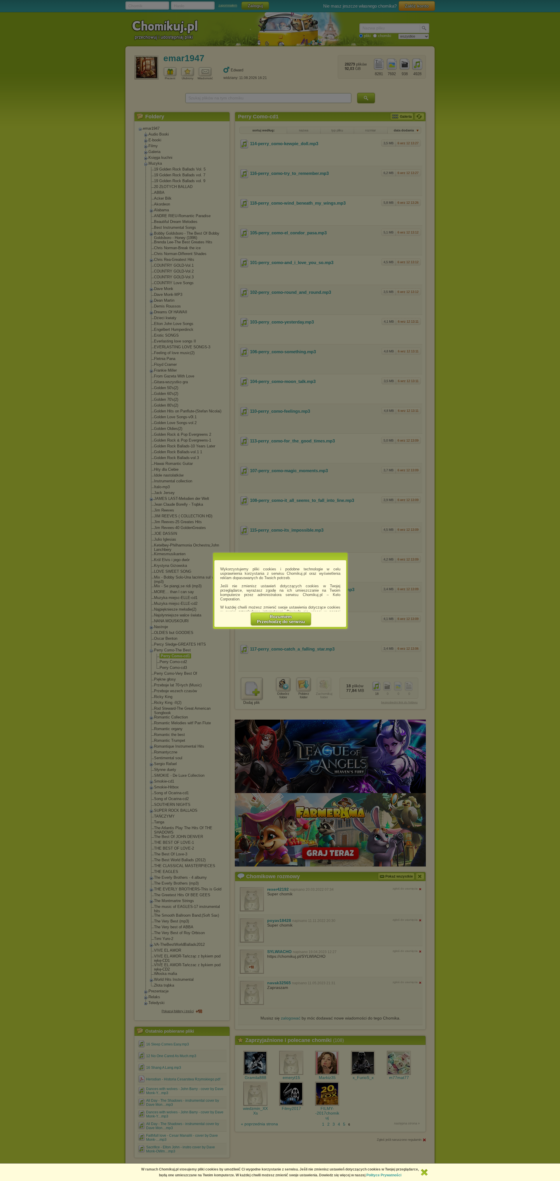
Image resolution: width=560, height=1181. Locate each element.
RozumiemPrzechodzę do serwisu (281, 619)
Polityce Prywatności (383, 1175)
